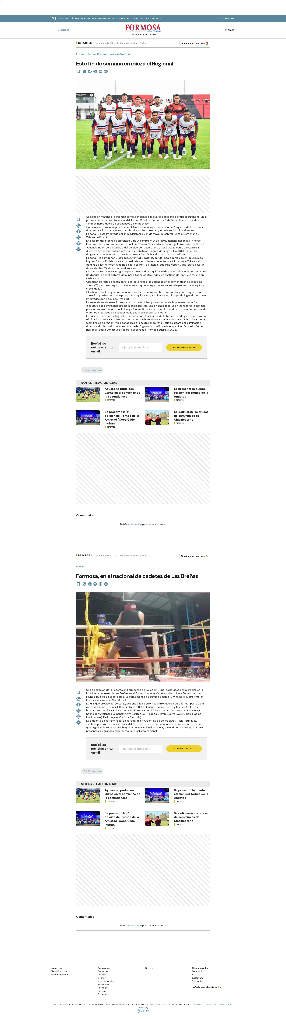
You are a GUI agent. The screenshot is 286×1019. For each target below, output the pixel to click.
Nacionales (118, 18)
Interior (85, 18)
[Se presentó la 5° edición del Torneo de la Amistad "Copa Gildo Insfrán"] (88, 417)
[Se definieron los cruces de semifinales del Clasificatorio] (157, 417)
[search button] (53, 18)
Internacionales (101, 18)
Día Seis (75, 18)
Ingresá (229, 30)
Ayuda (230, 1004)
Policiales (132, 18)
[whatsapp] (84, 71)
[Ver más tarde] (78, 71)
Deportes (63, 18)
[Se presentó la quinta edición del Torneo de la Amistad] (157, 394)
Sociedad (157, 18)
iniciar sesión (135, 524)
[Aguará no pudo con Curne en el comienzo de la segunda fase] (88, 394)
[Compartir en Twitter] (95, 71)
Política (145, 18)
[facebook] (90, 71)
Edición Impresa (226, 18)
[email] (100, 71)
